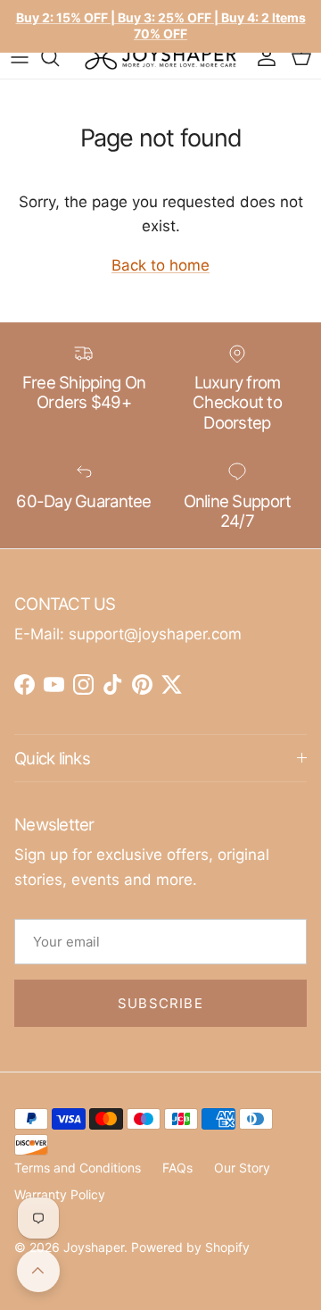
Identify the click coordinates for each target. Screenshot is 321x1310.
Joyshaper (93, 1247)
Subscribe (160, 1003)
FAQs (177, 1167)
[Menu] (19, 57)
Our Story (242, 1167)
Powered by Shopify (190, 1247)
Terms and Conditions (77, 1167)
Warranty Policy (59, 1194)
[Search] (58, 57)
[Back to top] (38, 1270)
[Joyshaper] (160, 57)
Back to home (160, 265)
